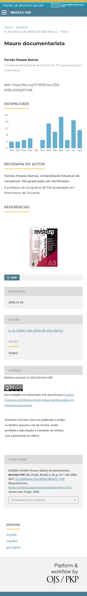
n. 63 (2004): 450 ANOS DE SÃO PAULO (31, 31)
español (11, 541)
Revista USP (21, 12)
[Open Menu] (4, 12)
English (11, 535)
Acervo (22, 27)
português (13, 547)
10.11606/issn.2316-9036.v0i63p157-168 (39, 479)
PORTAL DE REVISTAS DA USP (23, 5)
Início (8, 27)
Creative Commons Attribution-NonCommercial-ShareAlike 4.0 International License (39, 400)
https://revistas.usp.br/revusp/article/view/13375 (39, 487)
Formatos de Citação (28, 500)
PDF (13, 277)
